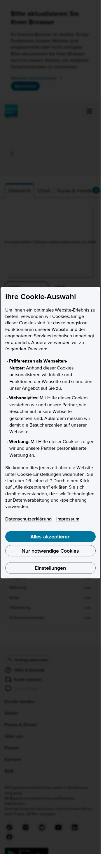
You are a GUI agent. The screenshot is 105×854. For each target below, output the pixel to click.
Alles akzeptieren (50, 536)
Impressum (67, 518)
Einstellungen (50, 568)
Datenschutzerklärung (28, 518)
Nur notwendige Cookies (50, 551)
